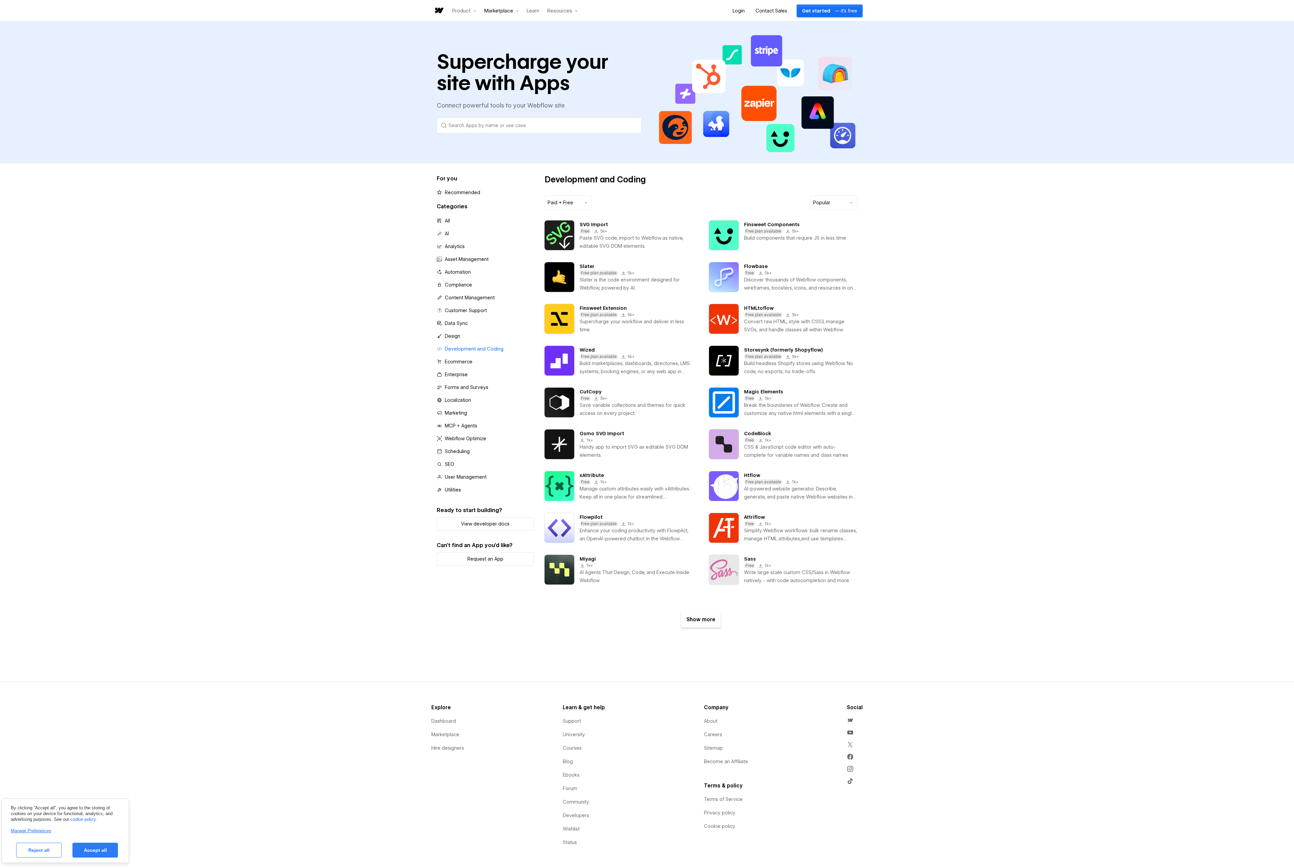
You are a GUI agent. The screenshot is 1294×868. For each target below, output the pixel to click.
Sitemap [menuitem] (713, 748)
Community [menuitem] (576, 802)
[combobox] (568, 203)
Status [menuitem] (570, 842)
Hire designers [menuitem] (447, 748)
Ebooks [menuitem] (571, 775)
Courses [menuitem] (572, 748)
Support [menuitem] (572, 721)
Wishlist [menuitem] (571, 829)
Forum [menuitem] (570, 788)
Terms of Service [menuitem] (723, 799)
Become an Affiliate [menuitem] (726, 761)
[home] (438, 11)
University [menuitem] (574, 734)
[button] (464, 11)
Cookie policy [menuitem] (719, 826)
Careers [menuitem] (713, 734)
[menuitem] (850, 720)
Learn (533, 11)
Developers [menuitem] (576, 815)
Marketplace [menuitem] (445, 734)
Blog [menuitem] (568, 761)
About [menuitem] (710, 721)
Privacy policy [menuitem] (719, 812)
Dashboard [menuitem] (443, 721)
